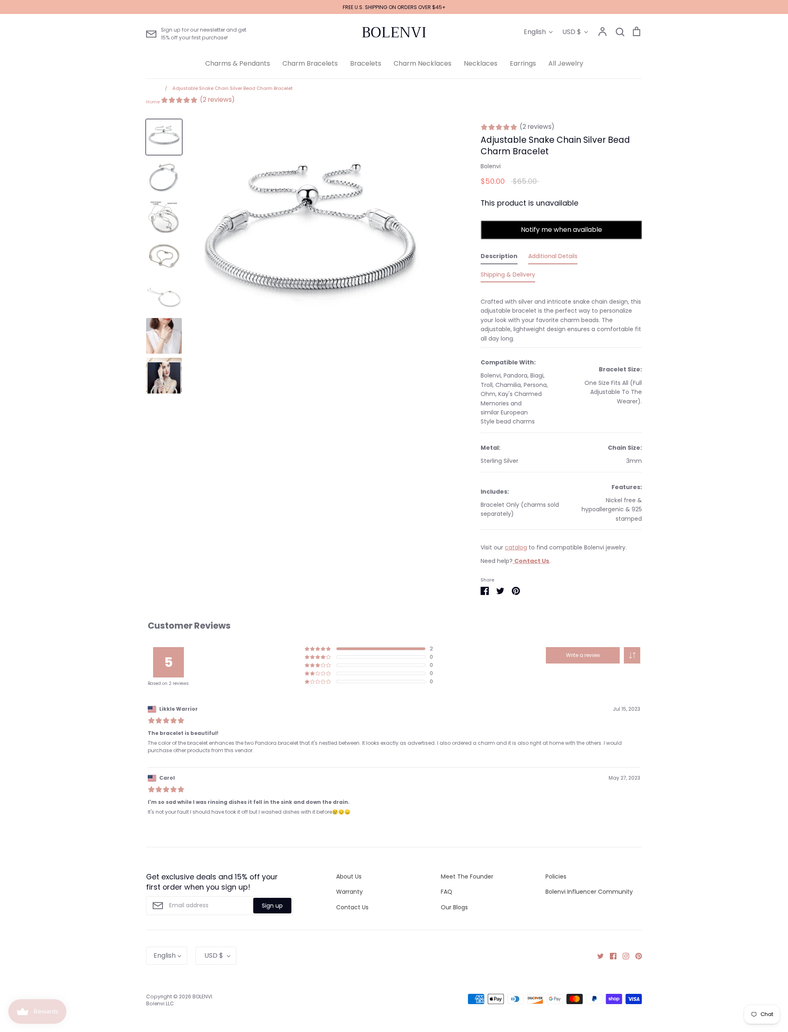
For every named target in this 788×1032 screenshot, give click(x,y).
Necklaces (480, 63)
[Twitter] (597, 956)
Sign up (272, 906)
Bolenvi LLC (160, 1003)
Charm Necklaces (422, 63)
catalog (516, 547)
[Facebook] (610, 956)
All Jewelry (565, 63)
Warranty (349, 892)
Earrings (523, 63)
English (535, 32)
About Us (349, 876)
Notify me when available (561, 229)
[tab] (499, 258)
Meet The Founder (467, 876)
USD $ (571, 32)
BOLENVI (394, 32)
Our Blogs (454, 907)
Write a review (583, 655)
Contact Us (352, 907)
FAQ (446, 892)
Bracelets (365, 63)
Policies (555, 876)
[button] (632, 655)
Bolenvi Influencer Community (589, 892)
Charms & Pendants (237, 63)
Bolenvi (491, 166)
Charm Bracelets (310, 63)
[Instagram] (622, 956)
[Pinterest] (635, 956)
